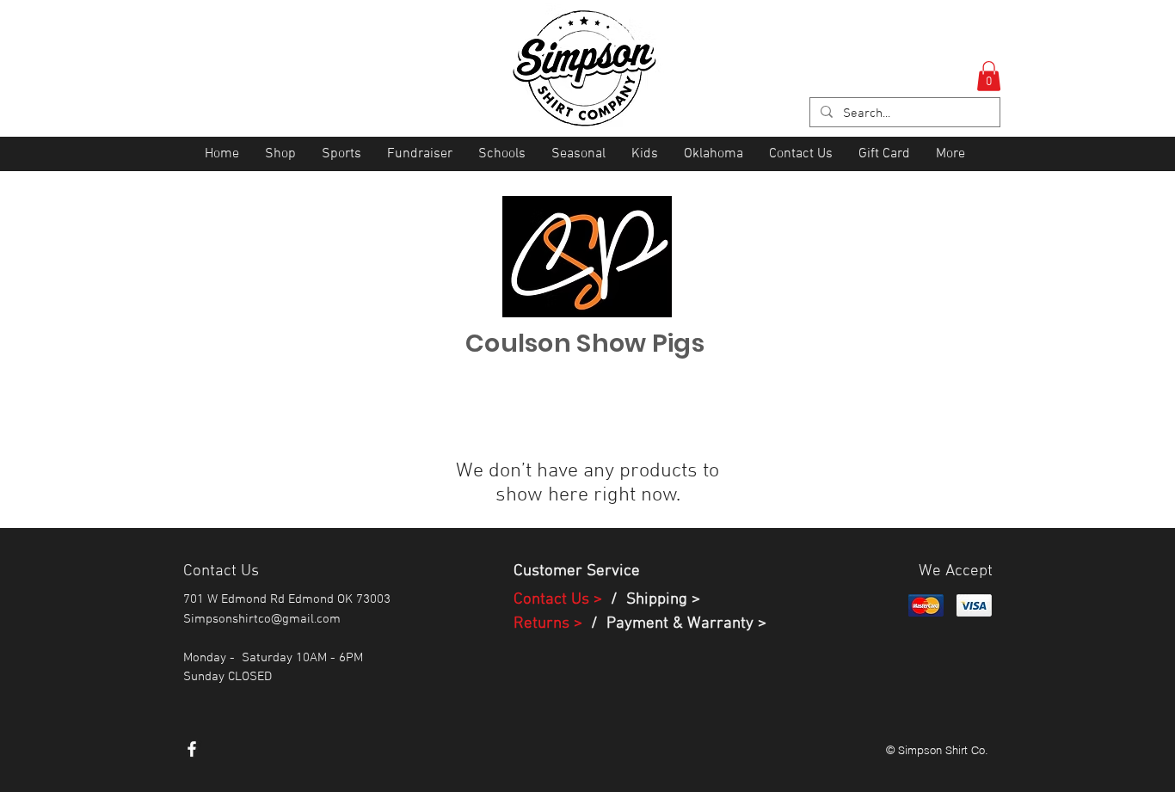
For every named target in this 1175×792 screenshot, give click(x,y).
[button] (988, 76)
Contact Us (554, 600)
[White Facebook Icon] (191, 749)
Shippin (652, 600)
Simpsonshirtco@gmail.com (262, 619)
